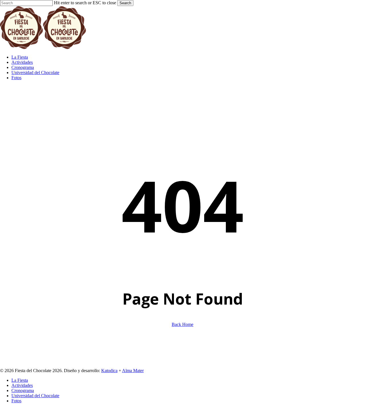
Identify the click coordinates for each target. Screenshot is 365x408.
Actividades (22, 385)
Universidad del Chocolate (35, 395)
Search (125, 3)
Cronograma (22, 390)
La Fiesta (19, 380)
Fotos (16, 400)
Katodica (109, 370)
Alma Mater (133, 370)
